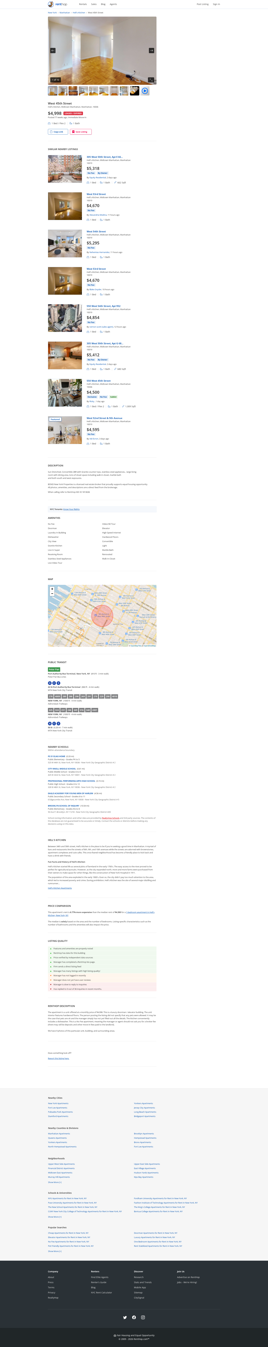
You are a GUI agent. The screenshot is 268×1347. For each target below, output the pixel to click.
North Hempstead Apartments (62, 1146)
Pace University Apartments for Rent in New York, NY (72, 1202)
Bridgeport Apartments (144, 1116)
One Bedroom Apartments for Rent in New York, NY (157, 1241)
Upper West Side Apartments (61, 1164)
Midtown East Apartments (60, 1172)
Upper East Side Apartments (147, 1164)
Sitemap (138, 1292)
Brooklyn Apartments (144, 1133)
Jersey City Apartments (144, 1107)
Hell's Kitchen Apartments (60, 888)
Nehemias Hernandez (99, 252)
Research (139, 1277)
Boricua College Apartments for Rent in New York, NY (158, 1211)
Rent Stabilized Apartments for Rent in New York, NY (158, 1246)
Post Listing (203, 4)
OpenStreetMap (150, 645)
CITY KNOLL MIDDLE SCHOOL (62, 768)
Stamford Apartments (58, 1116)
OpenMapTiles (136, 645)
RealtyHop (53, 1297)
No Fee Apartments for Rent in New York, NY (68, 1241)
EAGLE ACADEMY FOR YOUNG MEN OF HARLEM (70, 793)
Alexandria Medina (98, 214)
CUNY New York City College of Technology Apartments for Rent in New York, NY (85, 1211)
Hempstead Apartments (145, 1138)
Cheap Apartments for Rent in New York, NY (68, 1233)
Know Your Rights (71, 509)
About (51, 1277)
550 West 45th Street (99, 380)
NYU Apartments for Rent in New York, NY (67, 1198)
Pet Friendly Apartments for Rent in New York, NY (71, 1246)
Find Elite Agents (99, 1277)
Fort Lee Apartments (57, 1107)
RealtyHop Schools (110, 818)
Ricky (92, 401)
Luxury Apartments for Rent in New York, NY (154, 1237)
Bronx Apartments (142, 1142)
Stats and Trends (143, 1282)
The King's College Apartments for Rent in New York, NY (159, 1207)
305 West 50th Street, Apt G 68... (105, 343)
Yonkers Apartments (143, 1103)
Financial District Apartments (61, 1168)
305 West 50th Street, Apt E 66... (105, 156)
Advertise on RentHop (188, 1277)
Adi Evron (93, 438)
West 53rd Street (96, 194)
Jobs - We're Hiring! (187, 1282)
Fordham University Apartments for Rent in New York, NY (160, 1198)
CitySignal (139, 1297)
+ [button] (52, 589)
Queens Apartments (57, 1138)
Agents (113, 4)
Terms (51, 1287)
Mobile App (140, 1287)
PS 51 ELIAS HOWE (56, 756)
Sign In (216, 4)
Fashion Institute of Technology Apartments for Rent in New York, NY (166, 1202)
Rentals (83, 4)
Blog (103, 4)
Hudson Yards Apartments (146, 1172)
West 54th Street (96, 231)
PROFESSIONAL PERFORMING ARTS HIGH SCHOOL (71, 781)
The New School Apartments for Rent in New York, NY (72, 1207)
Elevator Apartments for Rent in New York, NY (69, 1237)
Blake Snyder (95, 289)
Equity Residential (97, 177)
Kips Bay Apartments (143, 1177)
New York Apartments (58, 1103)
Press (51, 1282)
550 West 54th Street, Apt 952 (104, 306)
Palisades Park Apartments (60, 1111)
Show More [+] (54, 1182)
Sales (94, 4)
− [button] (52, 594)
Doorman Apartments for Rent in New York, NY (155, 1233)
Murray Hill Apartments (59, 1177)
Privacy (51, 1292)
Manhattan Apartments (59, 1133)
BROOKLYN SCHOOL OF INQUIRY (63, 805)
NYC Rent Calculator (101, 1292)
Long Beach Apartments (145, 1111)
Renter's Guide (98, 1282)
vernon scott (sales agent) (101, 326)
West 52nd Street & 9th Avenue (104, 418)
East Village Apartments (145, 1168)
